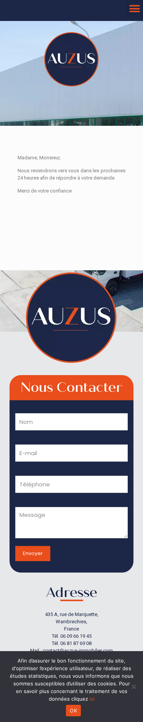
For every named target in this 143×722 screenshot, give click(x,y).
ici (92, 699)
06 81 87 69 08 (76, 643)
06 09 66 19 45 (76, 636)
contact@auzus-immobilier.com (78, 650)
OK (73, 711)
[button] (134, 8)
